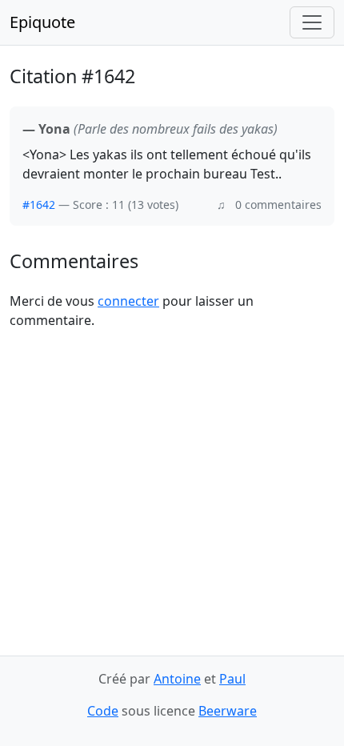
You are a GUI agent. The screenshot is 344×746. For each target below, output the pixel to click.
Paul (232, 679)
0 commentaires (278, 204)
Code (102, 711)
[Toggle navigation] (312, 22)
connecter (128, 301)
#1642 (38, 204)
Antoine (177, 679)
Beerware (227, 711)
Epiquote (42, 22)
